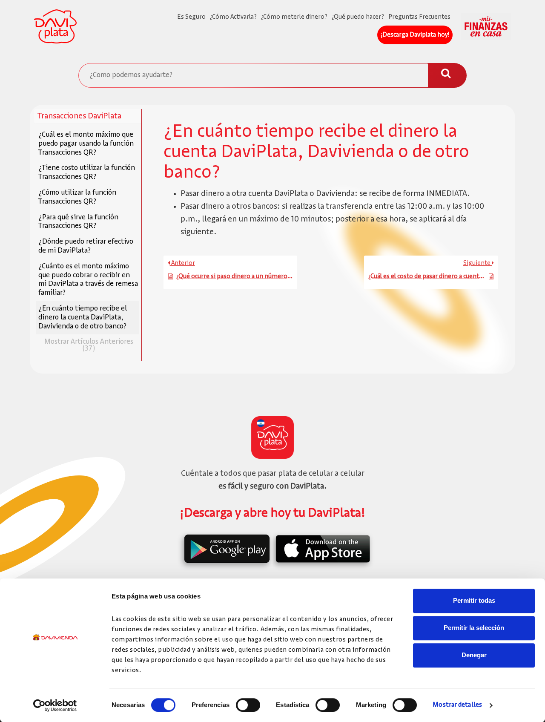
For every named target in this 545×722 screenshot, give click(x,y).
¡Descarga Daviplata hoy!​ (415, 35)
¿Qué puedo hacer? (358, 17)
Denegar (474, 655)
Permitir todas (474, 600)
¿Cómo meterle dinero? (294, 17)
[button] (87, 116)
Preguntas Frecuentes (419, 17)
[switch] (248, 705)
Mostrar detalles (457, 705)
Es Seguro (191, 17)
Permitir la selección (474, 627)
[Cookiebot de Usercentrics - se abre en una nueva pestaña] (55, 705)
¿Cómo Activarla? (233, 17)
